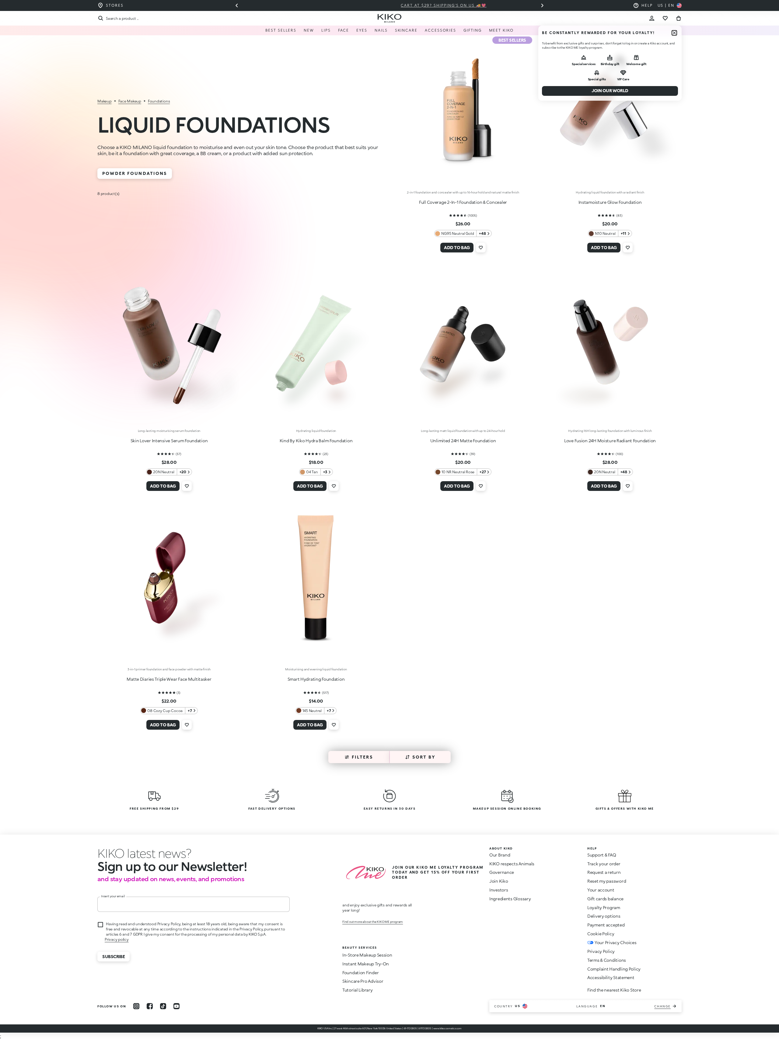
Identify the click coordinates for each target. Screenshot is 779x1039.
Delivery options (603, 916)
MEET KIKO (501, 30)
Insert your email (113, 896)
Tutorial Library (357, 989)
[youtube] (176, 1006)
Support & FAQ (601, 854)
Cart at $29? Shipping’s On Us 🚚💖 (389, 5)
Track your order (603, 863)
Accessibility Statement (610, 977)
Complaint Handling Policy (614, 968)
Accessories (440, 30)
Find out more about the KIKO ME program (372, 921)
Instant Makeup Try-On (365, 963)
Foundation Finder (360, 972)
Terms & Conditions (606, 960)
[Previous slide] (237, 5)
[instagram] (136, 1006)
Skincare (406, 30)
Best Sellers (280, 30)
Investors (498, 889)
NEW (309, 30)
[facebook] (150, 1006)
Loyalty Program (603, 907)
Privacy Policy (601, 951)
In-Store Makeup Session (367, 954)
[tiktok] (163, 1006)
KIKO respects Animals (511, 863)
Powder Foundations (134, 173)
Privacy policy (117, 939)
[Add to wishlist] (481, 247)
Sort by (424, 756)
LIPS (326, 30)
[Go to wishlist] (665, 18)
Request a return (604, 872)
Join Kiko (498, 881)
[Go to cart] (679, 18)
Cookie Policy (600, 933)
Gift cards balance (605, 898)
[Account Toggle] (652, 18)
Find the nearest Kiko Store (614, 989)
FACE (343, 30)
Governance (501, 872)
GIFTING (472, 30)
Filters (362, 756)
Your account (600, 889)
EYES (361, 30)
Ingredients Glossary (510, 898)
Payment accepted (606, 924)
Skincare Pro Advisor (362, 981)
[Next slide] (542, 5)
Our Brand (499, 854)
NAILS (381, 30)
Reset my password (606, 881)
